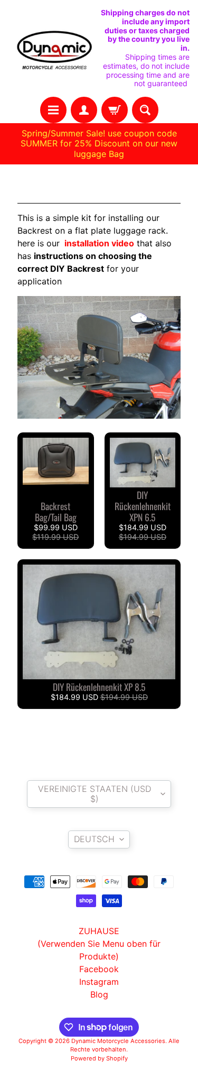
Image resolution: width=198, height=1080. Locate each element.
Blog (99, 994)
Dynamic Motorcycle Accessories (118, 1041)
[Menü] (53, 110)
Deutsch (94, 839)
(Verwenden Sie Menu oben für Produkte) (99, 950)
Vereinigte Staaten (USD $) (94, 793)
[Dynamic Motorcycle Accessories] (53, 48)
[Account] (84, 110)
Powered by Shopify (99, 1058)
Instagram (99, 981)
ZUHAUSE (99, 931)
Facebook (99, 969)
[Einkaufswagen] (114, 110)
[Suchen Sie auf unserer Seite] (145, 110)
